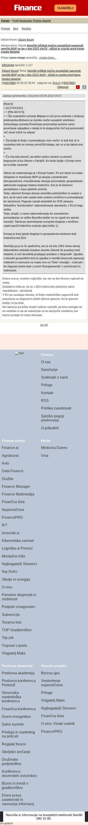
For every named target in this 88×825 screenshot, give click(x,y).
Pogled (5, 28)
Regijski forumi (14, 744)
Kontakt (47, 393)
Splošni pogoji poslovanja (52, 418)
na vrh (44, 324)
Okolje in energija (16, 579)
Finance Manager (16, 486)
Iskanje (46, 20)
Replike (26, 28)
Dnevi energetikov (16, 717)
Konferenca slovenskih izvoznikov (19, 774)
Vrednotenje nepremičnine (52, 683)
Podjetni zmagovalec (18, 607)
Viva (44, 456)
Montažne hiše (13, 556)
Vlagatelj (65, 8)
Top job (8, 638)
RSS (45, 400)
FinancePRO (12, 517)
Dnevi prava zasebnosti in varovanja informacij (18, 799)
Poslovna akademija (18, 673)
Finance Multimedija (18, 494)
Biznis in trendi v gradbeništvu (15, 785)
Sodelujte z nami (54, 377)
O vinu (7, 587)
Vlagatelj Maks (13, 653)
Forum (5, 20)
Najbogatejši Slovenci (19, 564)
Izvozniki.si (10, 533)
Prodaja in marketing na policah (18, 734)
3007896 (9, 83)
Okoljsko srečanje (16, 752)
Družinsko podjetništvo (11, 762)
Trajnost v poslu (14, 645)
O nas (46, 362)
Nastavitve (25, 20)
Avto (5, 463)
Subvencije (11, 615)
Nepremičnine (13, 510)
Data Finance (12, 471)
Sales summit (12, 724)
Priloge (47, 385)
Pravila (37, 20)
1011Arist (8, 65)
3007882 (69, 83)
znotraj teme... (47, 57)
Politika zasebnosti (56, 408)
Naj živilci (9, 571)
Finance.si (10, 448)
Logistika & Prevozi (17, 548)
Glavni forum (26, 39)
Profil (15, 20)
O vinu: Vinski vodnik (58, 724)
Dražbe (8, 479)
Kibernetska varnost (18, 541)
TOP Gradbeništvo (17, 630)
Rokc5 (56, 83)
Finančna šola (13, 502)
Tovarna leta (11, 622)
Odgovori (63, 87)
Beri (15, 28)
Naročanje (49, 370)
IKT (4, 525)
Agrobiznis (10, 456)
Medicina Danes (54, 448)
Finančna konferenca (19, 709)
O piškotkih (50, 428)
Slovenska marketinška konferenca (11, 697)
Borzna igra (50, 673)
